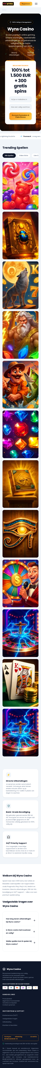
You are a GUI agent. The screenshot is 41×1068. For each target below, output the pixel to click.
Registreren (26, 4)
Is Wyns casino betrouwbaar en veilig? (18, 931)
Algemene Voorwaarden (11, 1001)
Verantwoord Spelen (10, 1003)
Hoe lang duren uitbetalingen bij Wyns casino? (18, 920)
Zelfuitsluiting (7, 1022)
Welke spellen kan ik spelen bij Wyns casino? (19, 942)
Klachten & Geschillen (10, 1025)
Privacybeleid (7, 999)
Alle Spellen (9, 155)
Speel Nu (20, 205)
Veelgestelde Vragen (10, 1019)
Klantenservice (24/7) (10, 1015)
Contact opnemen (9, 1005)
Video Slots (23, 155)
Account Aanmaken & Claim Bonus (20, 116)
